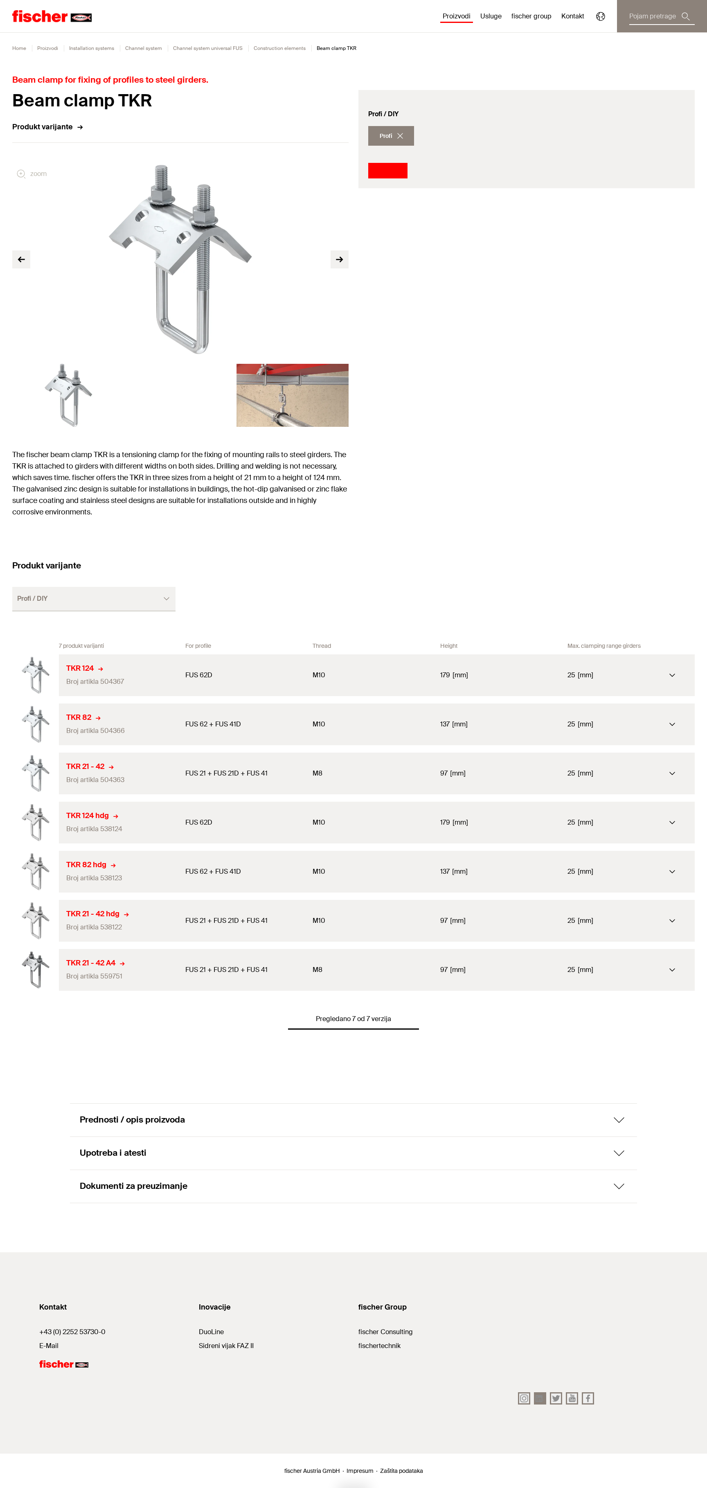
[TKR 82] (35, 724)
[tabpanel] (68, 395)
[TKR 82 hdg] (35, 871)
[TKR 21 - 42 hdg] (35, 920)
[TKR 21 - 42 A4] (35, 969)
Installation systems (91, 48)
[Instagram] (524, 1398)
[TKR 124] (35, 675)
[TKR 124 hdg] (35, 822)
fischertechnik (379, 1345)
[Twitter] (556, 1398)
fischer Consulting (385, 1332)
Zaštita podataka (401, 1470)
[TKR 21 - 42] (35, 773)
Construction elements (280, 48)
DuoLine (211, 1332)
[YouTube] (572, 1398)
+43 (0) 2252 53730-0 (72, 1332)
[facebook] (588, 1398)
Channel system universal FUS (208, 48)
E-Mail (49, 1345)
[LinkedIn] (540, 1398)
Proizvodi (47, 48)
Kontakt (572, 16)
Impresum (360, 1470)
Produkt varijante (42, 127)
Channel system (143, 48)
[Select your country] (601, 16)
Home (19, 48)
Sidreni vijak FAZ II (226, 1345)
